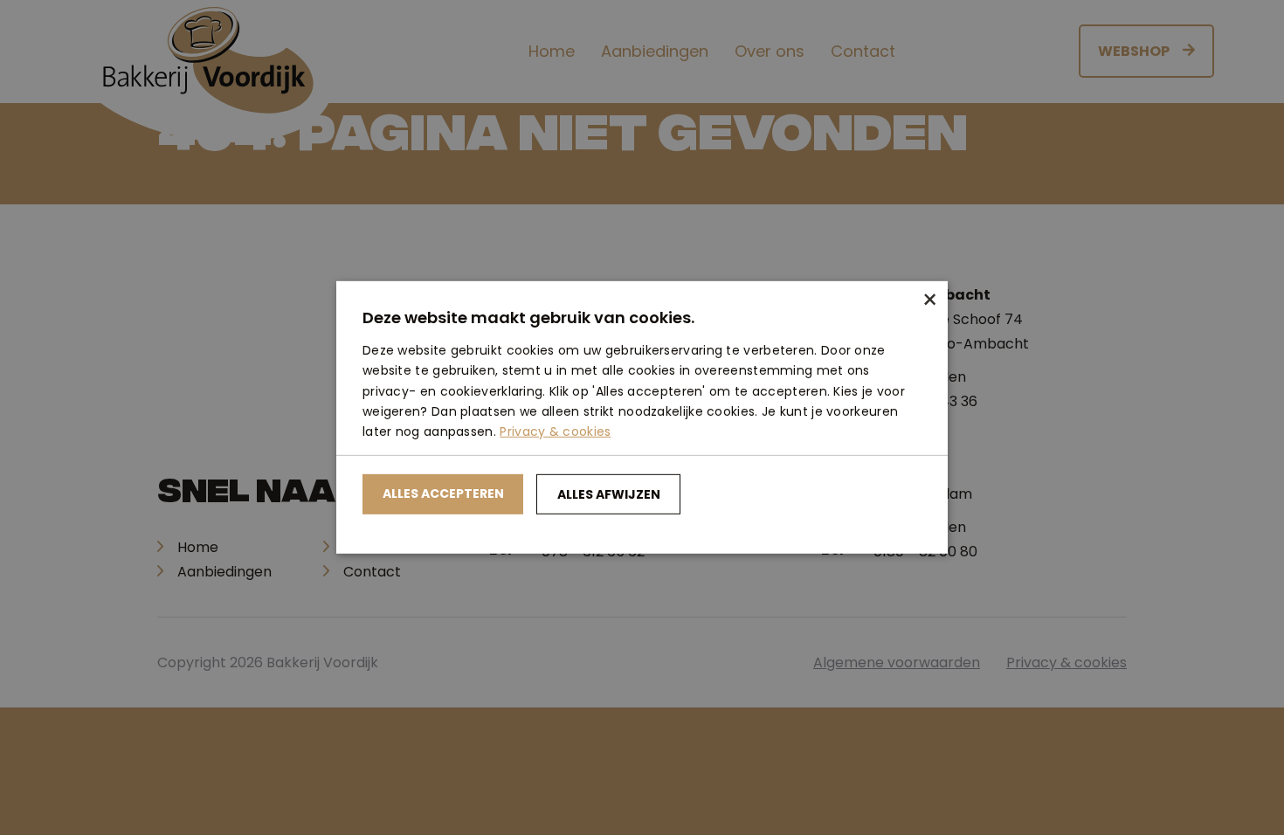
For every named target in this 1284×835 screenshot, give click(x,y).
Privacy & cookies (555, 431)
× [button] (928, 300)
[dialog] (642, 417)
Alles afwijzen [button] (608, 494)
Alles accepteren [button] (443, 493)
